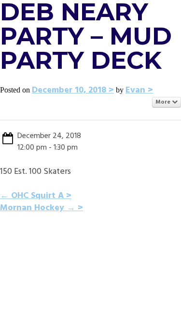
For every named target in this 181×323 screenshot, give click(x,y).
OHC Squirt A (32, 196)
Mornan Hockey (37, 208)
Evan (135, 90)
